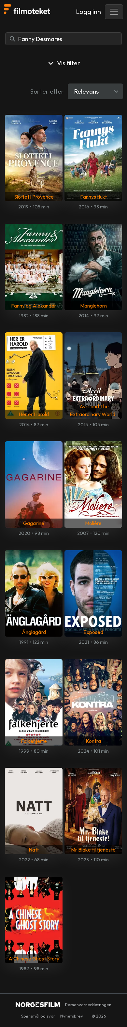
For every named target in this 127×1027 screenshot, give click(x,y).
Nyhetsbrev (71, 1016)
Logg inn (88, 12)
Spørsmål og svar (38, 1016)
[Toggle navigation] (114, 11)
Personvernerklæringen (88, 1004)
